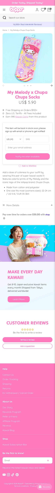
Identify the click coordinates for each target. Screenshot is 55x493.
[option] (27, 24)
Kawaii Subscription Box (15, 444)
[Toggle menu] (4, 9)
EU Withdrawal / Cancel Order (18, 393)
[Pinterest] (17, 474)
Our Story (8, 407)
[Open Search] (4, 17)
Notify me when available (27, 156)
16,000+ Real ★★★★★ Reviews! (27, 24)
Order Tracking (10, 379)
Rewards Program (12, 412)
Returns (6, 388)
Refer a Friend (10, 416)
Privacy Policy (35, 486)
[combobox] (20, 17)
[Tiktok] (12, 474)
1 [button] (24, 85)
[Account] (37, 8)
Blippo (20, 483)
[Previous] (3, 85)
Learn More (19, 299)
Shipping (7, 383)
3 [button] (30, 85)
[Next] (51, 85)
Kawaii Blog (8, 430)
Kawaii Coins (21, 116)
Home (5, 30)
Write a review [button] (27, 339)
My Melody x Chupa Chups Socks (22, 30)
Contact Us (8, 374)
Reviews (7, 425)
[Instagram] (8, 474)
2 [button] (27, 85)
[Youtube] (4, 474)
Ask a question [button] (27, 346)
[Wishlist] (43, 10)
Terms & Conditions (21, 486)
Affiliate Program (11, 421)
